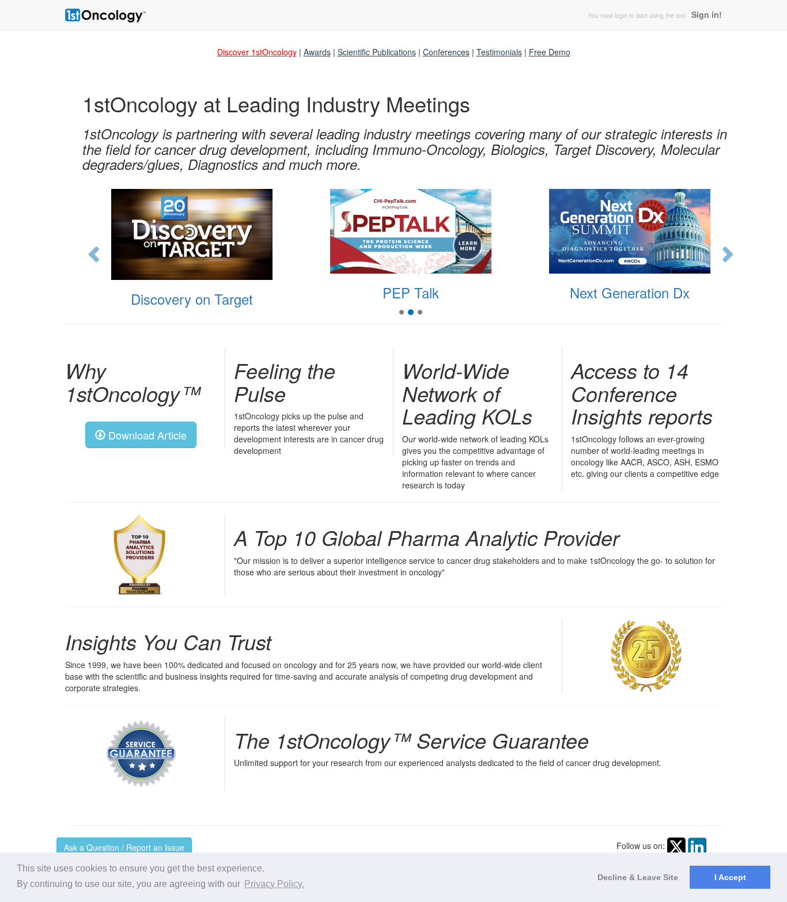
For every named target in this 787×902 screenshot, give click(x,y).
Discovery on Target (192, 299)
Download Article (146, 434)
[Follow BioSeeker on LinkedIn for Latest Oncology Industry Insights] (697, 845)
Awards (317, 52)
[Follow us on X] (676, 845)
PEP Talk (411, 292)
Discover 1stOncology (257, 52)
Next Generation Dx (630, 292)
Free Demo (549, 52)
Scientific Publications (377, 52)
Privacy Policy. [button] (274, 884)
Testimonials (499, 52)
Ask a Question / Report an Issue (124, 847)
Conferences (446, 52)
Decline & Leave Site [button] (637, 877)
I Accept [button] (730, 877)
